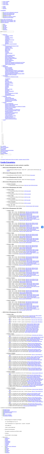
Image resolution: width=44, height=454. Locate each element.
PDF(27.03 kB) (35, 269)
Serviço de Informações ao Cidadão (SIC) (12, 109)
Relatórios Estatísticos (9, 111)
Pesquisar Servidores (4, 151)
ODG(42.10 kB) (23, 259)
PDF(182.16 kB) (39, 339)
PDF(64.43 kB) (29, 270)
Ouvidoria (7, 85)
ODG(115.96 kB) (32, 404)
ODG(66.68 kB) (34, 341)
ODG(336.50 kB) (31, 364)
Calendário (7, 36)
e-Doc (6, 54)
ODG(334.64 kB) (31, 362)
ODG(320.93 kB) (30, 357)
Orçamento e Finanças (9, 84)
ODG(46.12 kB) (29, 227)
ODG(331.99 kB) (30, 361)
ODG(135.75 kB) (31, 397)
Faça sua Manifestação (9, 103)
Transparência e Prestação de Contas (11, 76)
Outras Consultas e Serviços (10, 64)
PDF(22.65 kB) (36, 241)
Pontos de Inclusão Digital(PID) (11, 58)
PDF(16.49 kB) (32, 251)
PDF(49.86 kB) (28, 248)
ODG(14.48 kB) (27, 218)
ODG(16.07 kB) (22, 242)
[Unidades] (3, 152)
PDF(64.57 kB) (29, 303)
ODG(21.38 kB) (30, 338)
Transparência (5, 75)
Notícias (4, 65)
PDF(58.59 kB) (28, 276)
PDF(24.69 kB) (35, 256)
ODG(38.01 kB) (35, 335)
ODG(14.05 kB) (27, 307)
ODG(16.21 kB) (22, 220)
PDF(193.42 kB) (37, 375)
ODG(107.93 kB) (30, 343)
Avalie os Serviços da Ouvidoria (11, 118)
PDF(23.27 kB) (36, 275)
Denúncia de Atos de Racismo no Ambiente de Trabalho (15, 106)
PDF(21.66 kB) (36, 219)
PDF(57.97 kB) (32, 316)
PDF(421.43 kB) (36, 358)
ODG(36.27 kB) (28, 234)
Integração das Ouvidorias (9, 113)
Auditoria (6, 79)
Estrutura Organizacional (9, 39)
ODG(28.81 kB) (29, 302)
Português (4, 8)
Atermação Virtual (8, 46)
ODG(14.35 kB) (26, 251)
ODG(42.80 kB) (23, 293)
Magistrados (7, 83)
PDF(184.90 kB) (39, 380)
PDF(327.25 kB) (37, 361)
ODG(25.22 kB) (23, 258)
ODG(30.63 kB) (28, 268)
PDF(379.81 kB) (34, 332)
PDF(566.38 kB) (37, 338)
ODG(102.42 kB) (32, 344)
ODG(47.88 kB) (34, 337)
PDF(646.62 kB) (37, 343)
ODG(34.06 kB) (30, 241)
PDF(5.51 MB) (35, 252)
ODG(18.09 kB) (28, 331)
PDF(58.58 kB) (28, 242)
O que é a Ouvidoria (8, 114)
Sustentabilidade (8, 94)
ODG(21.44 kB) (34, 365)
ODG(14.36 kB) (27, 296)
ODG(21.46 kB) (29, 329)
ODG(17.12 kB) (30, 326)
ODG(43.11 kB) (29, 238)
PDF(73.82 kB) (40, 337)
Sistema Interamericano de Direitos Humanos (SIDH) (14, 73)
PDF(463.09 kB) (39, 404)
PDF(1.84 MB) (40, 356)
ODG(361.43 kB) (26, 405)
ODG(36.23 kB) (29, 283)
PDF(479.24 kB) (37, 397)
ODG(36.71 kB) (29, 211)
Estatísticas (7, 80)
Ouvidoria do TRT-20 (9, 116)
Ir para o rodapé (5, 4)
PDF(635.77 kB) (39, 350)
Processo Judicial (8, 61)
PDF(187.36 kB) (37, 378)
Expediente (7, 40)
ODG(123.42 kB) (31, 346)
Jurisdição (7, 42)
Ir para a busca (5, 3)
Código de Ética (8, 97)
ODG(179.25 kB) (31, 382)
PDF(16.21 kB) (33, 262)
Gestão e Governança (9, 41)
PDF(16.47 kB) (33, 285)
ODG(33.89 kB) (29, 228)
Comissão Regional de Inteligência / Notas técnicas (14, 70)
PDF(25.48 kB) (35, 302)
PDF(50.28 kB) (29, 293)
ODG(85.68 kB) (29, 340)
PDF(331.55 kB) (38, 364)
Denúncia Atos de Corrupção (10, 107)
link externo (32, 175)
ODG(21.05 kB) (34, 321)
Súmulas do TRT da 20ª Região (10, 74)
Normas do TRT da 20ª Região (10, 99)
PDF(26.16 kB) (34, 246)
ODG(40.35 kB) (23, 226)
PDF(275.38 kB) (37, 367)
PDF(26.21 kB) (35, 306)
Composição (7, 38)
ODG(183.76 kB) (30, 375)
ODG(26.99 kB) (29, 284)
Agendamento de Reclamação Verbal (11, 45)
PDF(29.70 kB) (36, 324)
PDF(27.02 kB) (35, 257)
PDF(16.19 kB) (33, 218)
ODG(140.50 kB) (31, 383)
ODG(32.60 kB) (30, 219)
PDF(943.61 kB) (38, 369)
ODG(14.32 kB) (26, 274)
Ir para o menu (5, 2)
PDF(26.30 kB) (36, 295)
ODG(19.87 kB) (35, 347)
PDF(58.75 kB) (28, 309)
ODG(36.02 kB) (29, 294)
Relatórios (7, 92)
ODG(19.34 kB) (29, 330)
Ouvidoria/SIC (3, 149)
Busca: (1, 31)
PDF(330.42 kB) (38, 362)
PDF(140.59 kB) (34, 185)
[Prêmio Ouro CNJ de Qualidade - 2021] (8, 21)
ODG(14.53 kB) (27, 229)
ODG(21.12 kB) (35, 401)
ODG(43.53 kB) (33, 379)
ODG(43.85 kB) (34, 359)
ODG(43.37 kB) (23, 304)
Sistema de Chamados (4, 147)
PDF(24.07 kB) (35, 279)
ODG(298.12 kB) (29, 394)
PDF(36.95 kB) (35, 329)
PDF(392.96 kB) (40, 384)
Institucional (5, 34)
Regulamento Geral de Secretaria (11, 100)
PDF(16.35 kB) (33, 274)
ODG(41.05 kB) (35, 389)
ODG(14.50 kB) (26, 240)
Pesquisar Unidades (4, 153)
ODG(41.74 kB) (35, 395)
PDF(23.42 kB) (36, 260)
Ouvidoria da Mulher (9, 108)
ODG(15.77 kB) (35, 391)
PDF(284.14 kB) (36, 363)
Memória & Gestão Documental (11, 43)
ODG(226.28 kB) (29, 377)
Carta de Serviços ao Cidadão (10, 115)
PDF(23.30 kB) (35, 249)
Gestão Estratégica (7, 162)
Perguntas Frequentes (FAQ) (10, 117)
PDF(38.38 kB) (36, 326)
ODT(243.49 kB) (27, 194)
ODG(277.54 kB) (30, 367)
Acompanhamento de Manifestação (11, 112)
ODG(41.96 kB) (22, 271)
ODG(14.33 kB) (27, 262)
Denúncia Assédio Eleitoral (10, 105)
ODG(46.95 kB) (32, 315)
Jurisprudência (5, 66)
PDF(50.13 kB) (29, 271)
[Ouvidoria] (3, 148)
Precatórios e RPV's (8, 59)
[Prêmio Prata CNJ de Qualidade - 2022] (8, 20)
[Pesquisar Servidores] (7, 150)
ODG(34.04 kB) (30, 275)
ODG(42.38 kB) (23, 282)
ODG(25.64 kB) (26, 316)
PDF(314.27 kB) (37, 357)
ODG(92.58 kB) (29, 206)
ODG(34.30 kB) (30, 297)
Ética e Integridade (8, 81)
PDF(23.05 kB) (36, 286)
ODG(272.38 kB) (32, 368)
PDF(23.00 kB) (35, 238)
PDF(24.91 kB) (35, 301)
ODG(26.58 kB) (29, 306)
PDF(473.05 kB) (37, 399)
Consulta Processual (8, 53)
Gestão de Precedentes (9, 69)
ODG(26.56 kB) (29, 250)
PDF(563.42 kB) (36, 340)
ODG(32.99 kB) (30, 230)
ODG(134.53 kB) (31, 400)
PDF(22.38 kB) (35, 227)
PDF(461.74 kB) (37, 393)
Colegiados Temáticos (9, 37)
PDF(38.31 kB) (38, 351)
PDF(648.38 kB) (37, 345)
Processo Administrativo (9, 60)
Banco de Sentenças (8, 68)
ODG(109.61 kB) (30, 345)
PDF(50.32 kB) (29, 259)
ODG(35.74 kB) (29, 305)
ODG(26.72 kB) (28, 246)
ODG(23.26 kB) (32, 351)
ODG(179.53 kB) (32, 380)
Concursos (7, 52)
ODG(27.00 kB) (28, 332)
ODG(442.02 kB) (29, 358)
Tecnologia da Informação (9, 95)
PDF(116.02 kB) (35, 325)
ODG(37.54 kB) (29, 260)
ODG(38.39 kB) (29, 249)
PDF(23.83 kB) (35, 250)
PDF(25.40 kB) (35, 291)
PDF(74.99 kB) (35, 206)
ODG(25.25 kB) (28, 235)
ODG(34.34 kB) (29, 256)
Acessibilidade (3, 10)
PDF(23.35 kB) (35, 272)
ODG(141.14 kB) (32, 385)
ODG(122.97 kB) (30, 393)
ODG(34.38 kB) (29, 239)
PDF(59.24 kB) (35, 330)
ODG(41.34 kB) (22, 248)
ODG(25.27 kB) (23, 303)
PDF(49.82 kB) (29, 237)
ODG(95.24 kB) (32, 350)
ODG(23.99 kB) (23, 213)
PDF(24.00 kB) (34, 245)
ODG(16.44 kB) (22, 309)
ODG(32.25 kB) (30, 286)
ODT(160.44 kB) (27, 191)
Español (4, 7)
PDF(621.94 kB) (37, 349)
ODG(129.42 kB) (30, 399)
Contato (4, 119)
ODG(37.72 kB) (35, 354)
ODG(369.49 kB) (25, 386)
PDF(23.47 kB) (36, 294)
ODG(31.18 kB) (29, 291)
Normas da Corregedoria (9, 98)
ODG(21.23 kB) (33, 384)
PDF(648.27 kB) (39, 344)
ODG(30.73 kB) (29, 280)
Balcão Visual (7, 50)
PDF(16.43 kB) (33, 307)
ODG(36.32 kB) (29, 272)
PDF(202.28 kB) (36, 377)
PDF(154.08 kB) (39, 385)
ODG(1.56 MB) (33, 376)
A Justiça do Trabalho (9, 35)
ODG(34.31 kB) (28, 245)
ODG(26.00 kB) (29, 257)
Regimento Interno (8, 101)
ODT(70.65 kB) (27, 200)
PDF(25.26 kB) (35, 284)
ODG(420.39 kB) (31, 369)
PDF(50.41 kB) (29, 304)
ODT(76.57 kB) (27, 197)
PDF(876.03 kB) (33, 405)
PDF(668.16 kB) (38, 346)
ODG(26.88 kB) (29, 273)
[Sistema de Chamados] (3, 146)
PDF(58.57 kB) (28, 220)
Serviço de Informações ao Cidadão (11, 93)
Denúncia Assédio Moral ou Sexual (11, 104)
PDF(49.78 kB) (29, 226)
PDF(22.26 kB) (35, 217)
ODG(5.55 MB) (29, 252)
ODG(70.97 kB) (34, 319)
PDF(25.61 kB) (35, 235)
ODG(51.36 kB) (34, 317)
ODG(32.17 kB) (29, 279)
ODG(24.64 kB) (28, 269)
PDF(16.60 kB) (33, 229)
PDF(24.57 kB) (35, 224)
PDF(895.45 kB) (32, 386)
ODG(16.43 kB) (22, 276)
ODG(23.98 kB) (23, 236)
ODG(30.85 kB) (29, 301)
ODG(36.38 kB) (30, 308)
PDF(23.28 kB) (35, 283)
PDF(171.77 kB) (37, 381)
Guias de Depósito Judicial (10, 55)
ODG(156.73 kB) (27, 185)
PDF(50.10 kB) (29, 282)
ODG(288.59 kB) (30, 363)
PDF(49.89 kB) (29, 214)
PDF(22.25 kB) (35, 228)
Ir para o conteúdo (6, 1)
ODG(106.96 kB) (31, 403)
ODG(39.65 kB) (23, 214)
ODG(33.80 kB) (29, 217)
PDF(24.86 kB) (36, 261)
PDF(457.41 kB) (38, 403)
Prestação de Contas (8, 89)
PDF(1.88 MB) (39, 376)
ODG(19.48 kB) (30, 323)
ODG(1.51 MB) (34, 356)
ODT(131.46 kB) (27, 203)
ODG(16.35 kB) (22, 265)
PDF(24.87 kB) (35, 268)
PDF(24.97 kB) (36, 308)
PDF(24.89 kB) (35, 290)
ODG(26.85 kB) (29, 212)
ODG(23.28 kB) (29, 295)
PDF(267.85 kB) (39, 368)
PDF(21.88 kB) (38, 315)
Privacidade (7, 90)
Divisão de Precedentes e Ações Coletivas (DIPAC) (14, 71)
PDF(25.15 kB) (35, 280)
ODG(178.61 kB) (30, 378)
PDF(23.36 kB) (35, 211)
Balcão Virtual (7, 49)
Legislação (5, 96)
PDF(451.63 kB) (36, 394)
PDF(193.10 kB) (38, 382)
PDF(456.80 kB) (39, 398)
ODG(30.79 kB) (29, 290)
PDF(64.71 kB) (29, 213)
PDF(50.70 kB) (36, 323)
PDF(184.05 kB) (40, 379)
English (4, 6)
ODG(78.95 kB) (31, 349)
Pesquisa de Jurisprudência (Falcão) (11, 72)
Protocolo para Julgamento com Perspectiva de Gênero (15, 62)
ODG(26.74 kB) (29, 224)
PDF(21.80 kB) (36, 230)
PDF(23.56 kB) (36, 297)
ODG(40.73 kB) (22, 237)
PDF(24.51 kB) (35, 212)
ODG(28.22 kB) (33, 339)
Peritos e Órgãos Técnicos (9, 57)
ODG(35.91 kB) (29, 223)
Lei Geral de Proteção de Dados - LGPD (12, 110)
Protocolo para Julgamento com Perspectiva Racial (14, 63)
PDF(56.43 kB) (35, 331)
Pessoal (6, 88)
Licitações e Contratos (9, 82)
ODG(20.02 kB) (30, 324)
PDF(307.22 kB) (38, 400)
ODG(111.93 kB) (32, 398)
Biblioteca (7, 51)
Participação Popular (8, 56)
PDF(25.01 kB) (35, 273)
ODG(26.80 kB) (29, 261)
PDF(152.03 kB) (37, 383)
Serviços (4, 44)
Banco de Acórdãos (8, 67)
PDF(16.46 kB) (33, 240)
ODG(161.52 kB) (30, 381)
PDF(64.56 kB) (29, 236)
